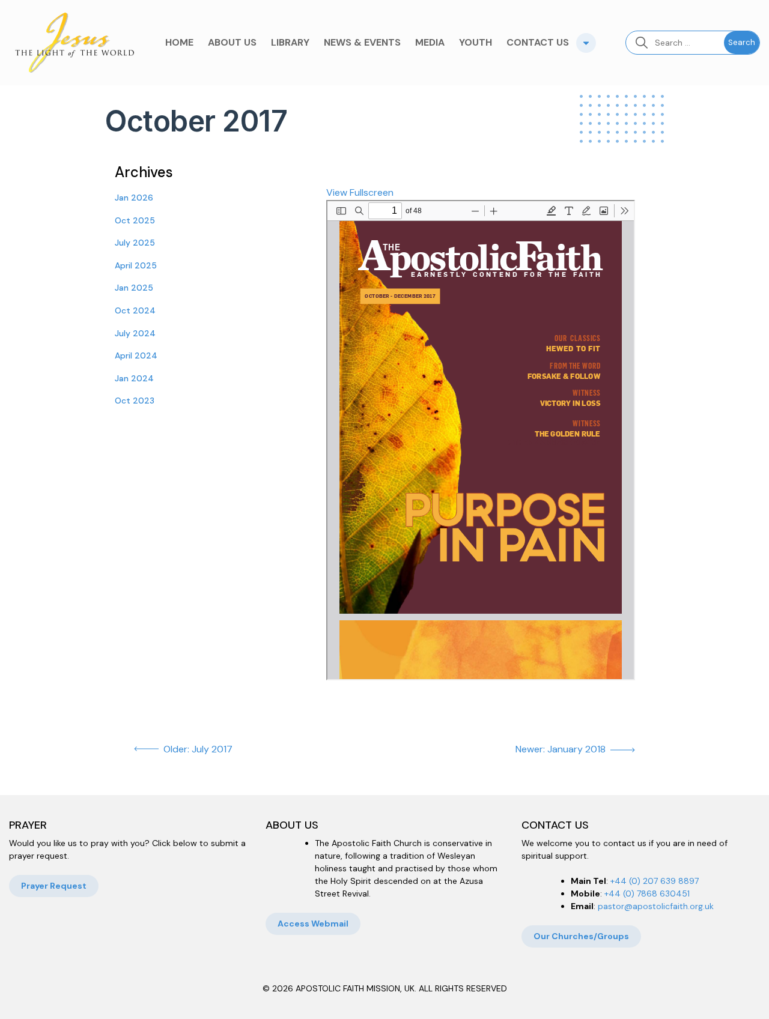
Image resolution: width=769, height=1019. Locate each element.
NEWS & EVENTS (362, 42)
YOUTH (475, 42)
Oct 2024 (135, 310)
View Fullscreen (360, 192)
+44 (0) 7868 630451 (647, 893)
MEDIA (430, 42)
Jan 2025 (134, 287)
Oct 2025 (135, 220)
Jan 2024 (134, 378)
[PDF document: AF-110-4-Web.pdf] (480, 440)
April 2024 (136, 355)
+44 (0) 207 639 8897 (654, 880)
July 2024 (135, 333)
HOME (179, 42)
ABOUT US (232, 42)
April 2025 (136, 265)
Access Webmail (313, 923)
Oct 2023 (134, 400)
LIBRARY (290, 42)
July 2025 (135, 242)
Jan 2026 (134, 197)
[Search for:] (675, 42)
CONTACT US (537, 42)
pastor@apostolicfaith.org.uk (656, 906)
